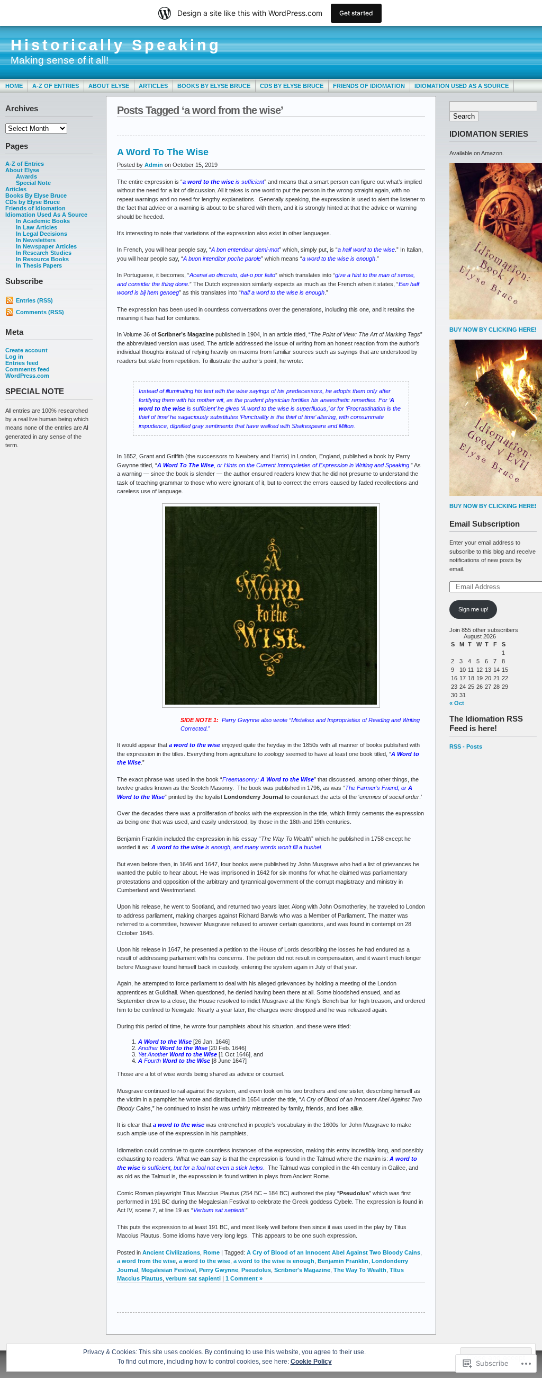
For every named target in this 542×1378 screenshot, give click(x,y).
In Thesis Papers (39, 265)
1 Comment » (244, 1278)
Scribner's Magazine (302, 1270)
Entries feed (22, 363)
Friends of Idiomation (369, 86)
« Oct (456, 703)
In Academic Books (43, 221)
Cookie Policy (311, 1361)
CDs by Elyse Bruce (291, 86)
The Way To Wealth (359, 1270)
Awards (26, 176)
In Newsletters (36, 240)
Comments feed (27, 369)
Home (14, 86)
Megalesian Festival (168, 1270)
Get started (356, 13)
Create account (26, 350)
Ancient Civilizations (171, 1252)
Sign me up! (473, 609)
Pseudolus (256, 1270)
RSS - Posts (465, 746)
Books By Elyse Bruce (213, 86)
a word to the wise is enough (273, 1261)
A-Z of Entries (55, 86)
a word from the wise (146, 1261)
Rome (211, 1252)
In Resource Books (42, 259)
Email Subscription (484, 523)
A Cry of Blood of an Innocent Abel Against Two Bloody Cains (333, 1252)
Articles (153, 86)
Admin (153, 165)
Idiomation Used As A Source (461, 86)
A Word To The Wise (163, 152)
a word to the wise (204, 1261)
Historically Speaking (116, 45)
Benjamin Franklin (343, 1261)
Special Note (33, 183)
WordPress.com (27, 375)
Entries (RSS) (34, 300)
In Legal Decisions (41, 233)
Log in (14, 356)
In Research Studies (43, 253)
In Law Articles (36, 227)
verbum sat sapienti (193, 1278)
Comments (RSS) (40, 312)
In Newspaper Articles (46, 246)
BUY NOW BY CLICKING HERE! (493, 329)
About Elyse (108, 86)
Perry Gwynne (218, 1270)
